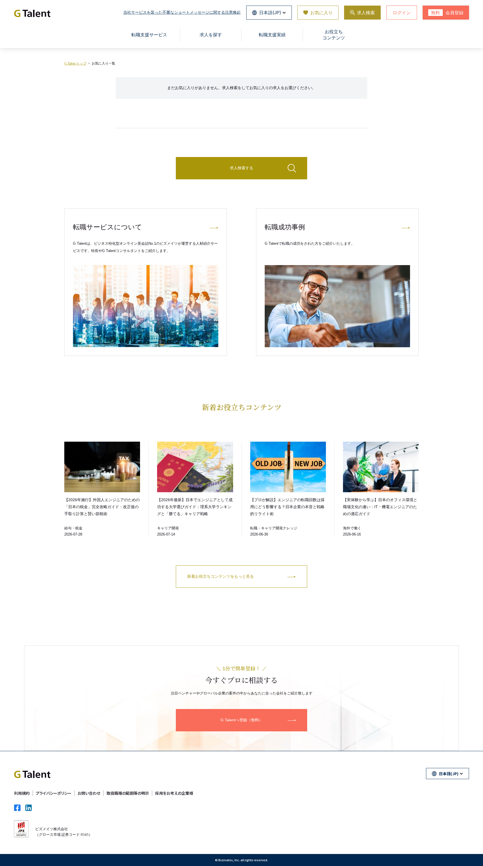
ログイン (402, 12)
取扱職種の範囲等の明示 (127, 793)
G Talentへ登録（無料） (242, 720)
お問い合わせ (89, 793)
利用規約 (22, 793)
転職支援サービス (149, 34)
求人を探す (211, 34)
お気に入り (321, 12)
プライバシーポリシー (54, 793)
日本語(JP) (270, 12)
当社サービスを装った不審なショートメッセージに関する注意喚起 (182, 12)
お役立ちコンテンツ (334, 35)
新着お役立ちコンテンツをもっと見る (220, 576)
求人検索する (241, 168)
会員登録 (447, 13)
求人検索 (366, 12)
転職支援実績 (272, 34)
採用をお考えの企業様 (174, 793)
